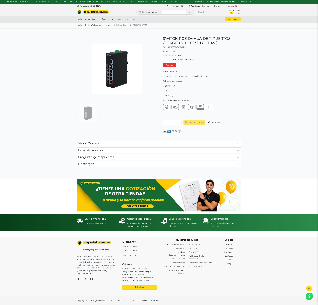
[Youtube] (91, 279)
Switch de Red (120, 25)
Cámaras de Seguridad (175, 244)
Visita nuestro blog (245, 1)
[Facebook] (78, 279)
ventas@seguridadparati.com (96, 250)
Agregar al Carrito (195, 122)
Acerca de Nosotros (126, 19)
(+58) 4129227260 (129, 255)
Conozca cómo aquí (170, 1)
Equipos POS (194, 244)
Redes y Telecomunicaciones (97, 25)
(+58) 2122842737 (129, 251)
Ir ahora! (141, 287)
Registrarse (195, 6)
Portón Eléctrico (196, 252)
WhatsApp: (91, 6)
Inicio (79, 19)
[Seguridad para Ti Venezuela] (96, 242)
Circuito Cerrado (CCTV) (174, 266)
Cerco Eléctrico (195, 248)
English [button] (217, 6)
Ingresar (205, 6)
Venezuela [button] (230, 6)
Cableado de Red (178, 259)
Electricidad (180, 248)
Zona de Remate (196, 266)
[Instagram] (85, 279)
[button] (309, 288)
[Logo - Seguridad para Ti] (93, 12)
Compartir (215, 122)
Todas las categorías (148, 12)
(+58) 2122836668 (129, 246)
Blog (200, 12)
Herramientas (179, 263)
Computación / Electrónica (200, 263)
